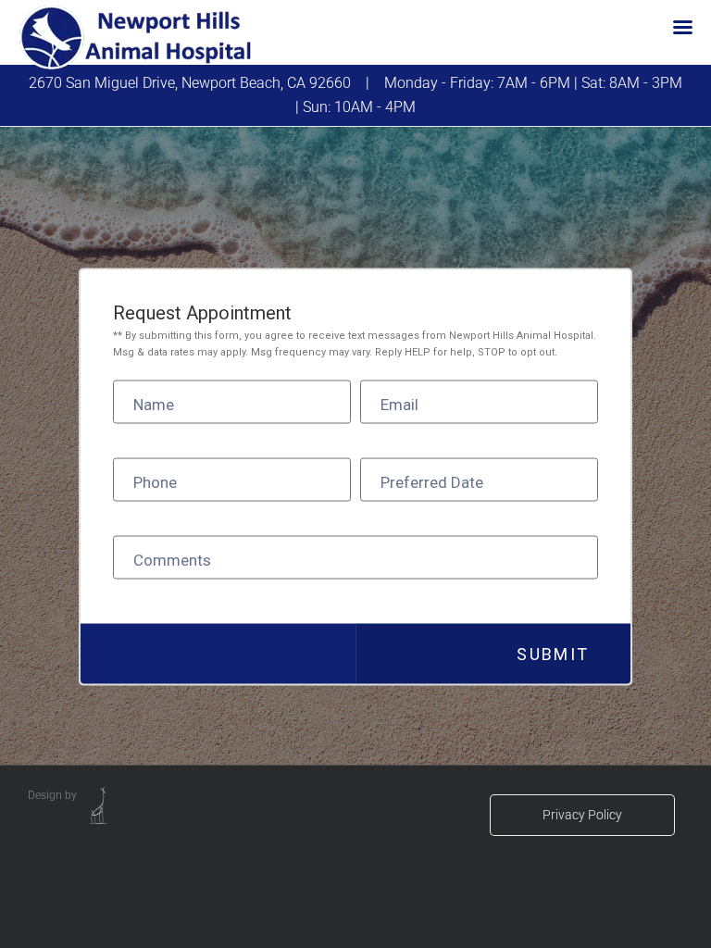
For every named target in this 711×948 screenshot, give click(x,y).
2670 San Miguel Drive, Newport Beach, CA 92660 (190, 83)
